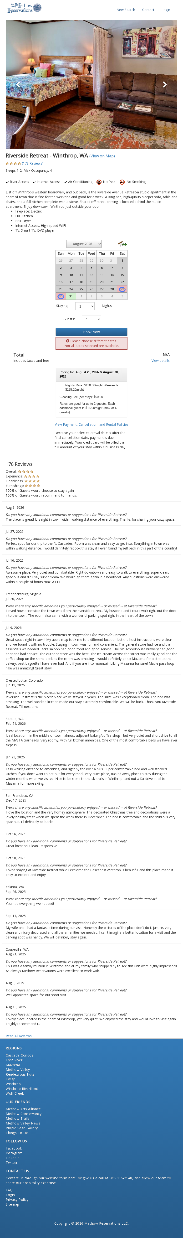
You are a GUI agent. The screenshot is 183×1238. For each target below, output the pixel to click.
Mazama (13, 1064)
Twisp (10, 1079)
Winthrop (13, 1084)
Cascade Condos (19, 1055)
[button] (18, 84)
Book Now (91, 332)
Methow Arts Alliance (23, 1109)
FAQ (9, 1190)
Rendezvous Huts (20, 1074)
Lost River (14, 1060)
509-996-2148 (120, 1178)
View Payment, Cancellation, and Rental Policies (91, 424)
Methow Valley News (23, 1123)
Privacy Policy (17, 1199)
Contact (148, 9)
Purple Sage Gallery (22, 1128)
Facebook (14, 1148)
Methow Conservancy (23, 1113)
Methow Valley (18, 1069)
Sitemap (12, 1204)
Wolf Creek (15, 1093)
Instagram (14, 1153)
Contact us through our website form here (41, 1178)
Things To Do (17, 1132)
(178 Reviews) (32, 163)
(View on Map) (102, 156)
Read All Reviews (19, 1036)
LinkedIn (13, 1157)
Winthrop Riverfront (22, 1088)
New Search (126, 9)
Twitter (12, 1162)
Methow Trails (18, 1118)
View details (161, 360)
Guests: (69, 319)
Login (166, 9)
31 (71, 296)
